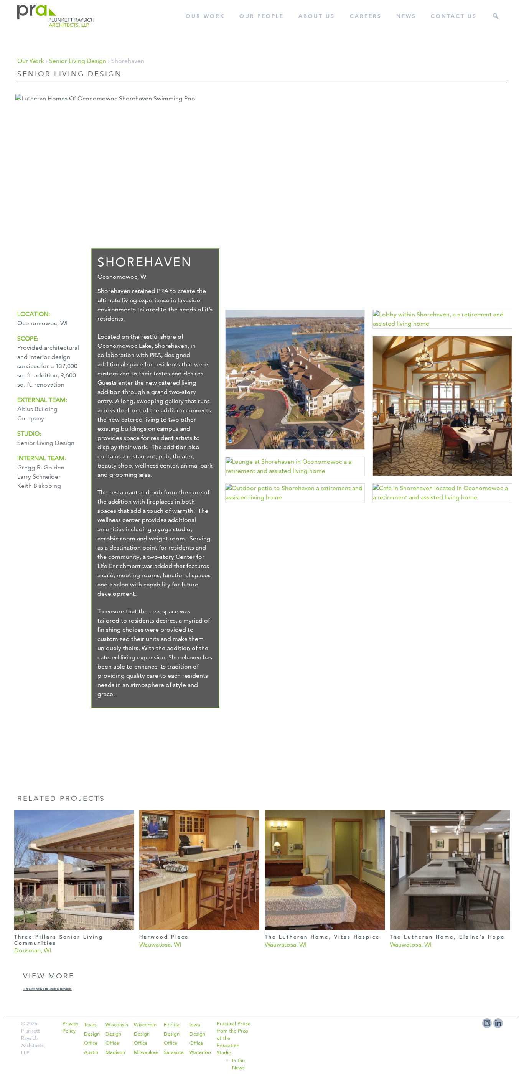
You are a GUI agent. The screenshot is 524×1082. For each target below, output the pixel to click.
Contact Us (454, 16)
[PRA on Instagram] (487, 1023)
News (406, 16)
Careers (366, 16)
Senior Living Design (77, 60)
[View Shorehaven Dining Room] (442, 478)
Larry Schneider (39, 476)
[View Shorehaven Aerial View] (295, 452)
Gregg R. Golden (40, 467)
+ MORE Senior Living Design (47, 989)
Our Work (205, 16)
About (316, 16)
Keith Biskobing (39, 485)
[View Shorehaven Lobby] (442, 331)
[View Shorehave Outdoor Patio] (295, 505)
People (261, 16)
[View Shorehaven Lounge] (295, 478)
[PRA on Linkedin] (498, 1023)
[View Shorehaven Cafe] (442, 505)
